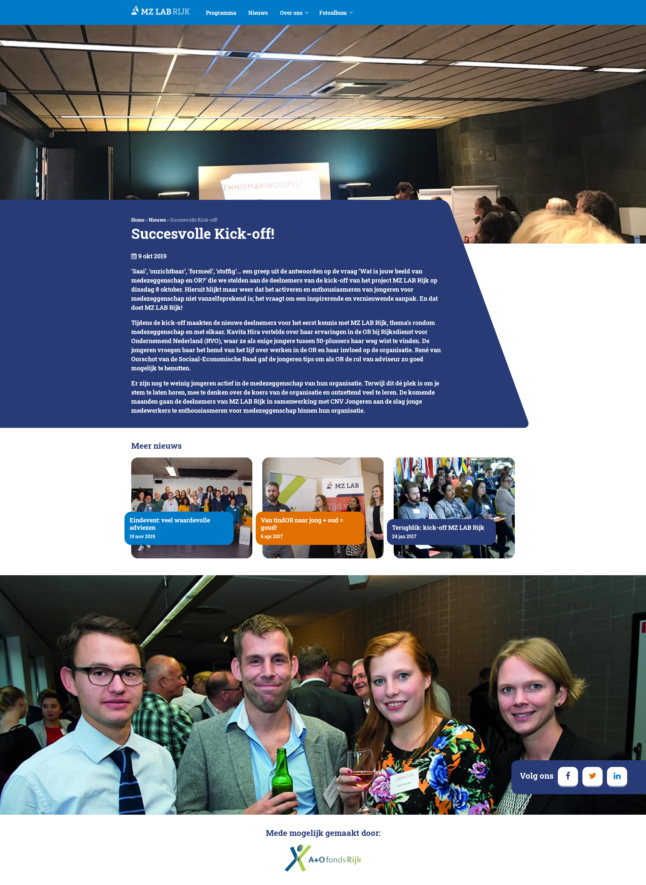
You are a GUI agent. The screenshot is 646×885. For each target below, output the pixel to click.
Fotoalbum (333, 12)
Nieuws (258, 12)
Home (137, 220)
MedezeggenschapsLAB (160, 11)
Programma (221, 12)
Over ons (291, 12)
